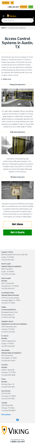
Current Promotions (23, 6)
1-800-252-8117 (13, 7)
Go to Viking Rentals (5, 2)
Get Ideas (17, 224)
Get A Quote (31, 6)
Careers (12, 2)
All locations (6, 415)
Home (3, 28)
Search (31, 20)
